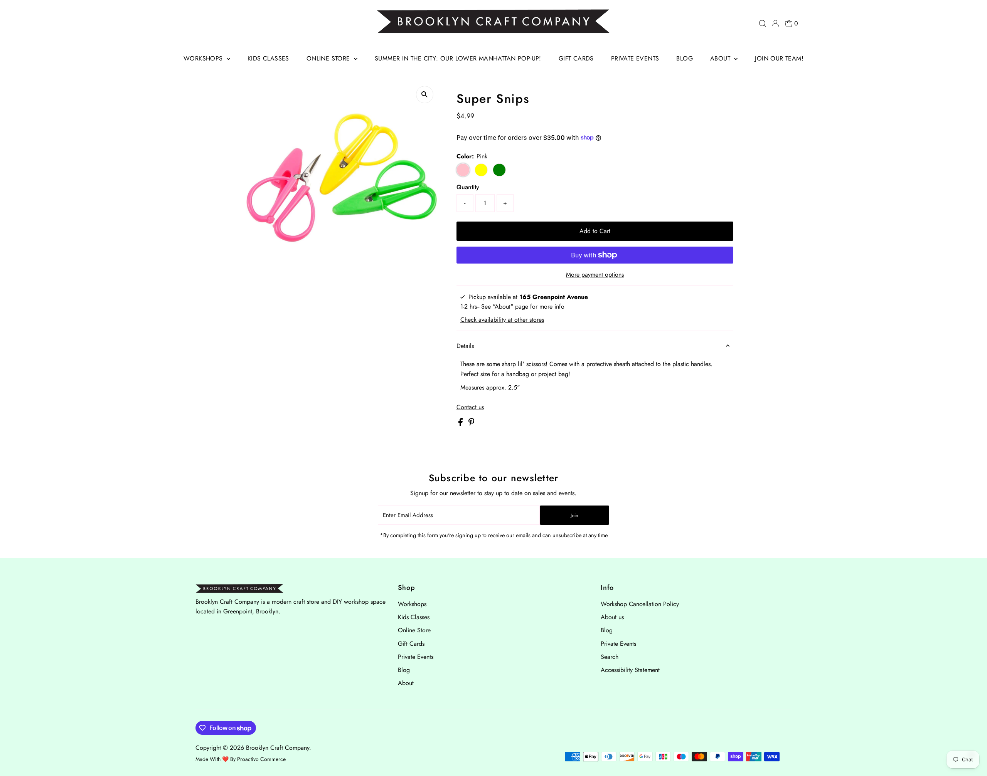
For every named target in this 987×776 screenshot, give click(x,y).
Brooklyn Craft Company (277, 747)
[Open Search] (762, 23)
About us (612, 617)
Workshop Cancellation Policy (640, 604)
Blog (684, 58)
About (721, 58)
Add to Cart (594, 231)
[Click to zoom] (424, 94)
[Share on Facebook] (461, 423)
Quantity (467, 187)
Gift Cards (576, 58)
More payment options (595, 274)
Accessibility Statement (630, 669)
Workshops (204, 58)
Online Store (329, 58)
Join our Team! (779, 58)
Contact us (470, 407)
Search (609, 656)
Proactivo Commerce (261, 759)
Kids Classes (268, 58)
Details (465, 345)
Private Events (635, 58)
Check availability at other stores (502, 320)
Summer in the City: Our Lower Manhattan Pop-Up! (458, 58)
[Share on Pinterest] (471, 423)
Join (574, 515)
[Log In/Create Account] (775, 23)
